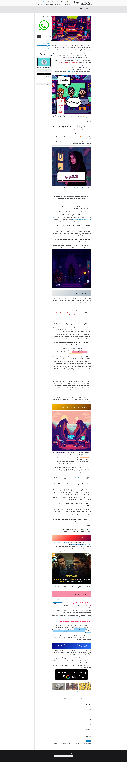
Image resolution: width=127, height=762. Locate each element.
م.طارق (87, 42)
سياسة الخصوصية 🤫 (66, 4)
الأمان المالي (70, 71)
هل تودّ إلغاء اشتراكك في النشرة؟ (43, 4)
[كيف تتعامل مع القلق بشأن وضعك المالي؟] (58, 686)
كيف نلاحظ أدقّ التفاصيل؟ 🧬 (66, 698)
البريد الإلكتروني (88, 724)
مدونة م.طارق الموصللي (83, 2)
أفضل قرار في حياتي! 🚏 (47, 1)
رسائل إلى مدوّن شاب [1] (45, 43)
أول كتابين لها (76, 477)
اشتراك (39, 36)
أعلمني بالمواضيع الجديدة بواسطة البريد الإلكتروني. (82, 736)
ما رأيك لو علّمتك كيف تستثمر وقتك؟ (44, 48)
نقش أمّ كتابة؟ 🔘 (55, 1)
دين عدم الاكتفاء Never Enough (68, 134)
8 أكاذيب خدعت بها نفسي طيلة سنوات (43, 45)
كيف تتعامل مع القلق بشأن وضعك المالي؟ (58, 690)
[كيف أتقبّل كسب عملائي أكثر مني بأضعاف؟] (72, 686)
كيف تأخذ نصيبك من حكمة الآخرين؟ (84, 698)
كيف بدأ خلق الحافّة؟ (46, 47)
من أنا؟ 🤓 (68, 1)
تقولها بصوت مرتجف (57, 602)
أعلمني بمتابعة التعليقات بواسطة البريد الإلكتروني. (83, 733)
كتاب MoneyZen (59, 120)
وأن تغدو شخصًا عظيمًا (84, 138)
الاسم (90, 719)
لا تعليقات (69, 42)
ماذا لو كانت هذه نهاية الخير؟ (45, 50)
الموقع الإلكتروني (88, 729)
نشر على (82, 42)
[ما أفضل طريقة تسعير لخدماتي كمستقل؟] (85, 686)
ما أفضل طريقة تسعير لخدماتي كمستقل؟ (85, 690)
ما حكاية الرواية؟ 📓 (62, 1)
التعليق (89, 709)
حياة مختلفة (73, 42)
